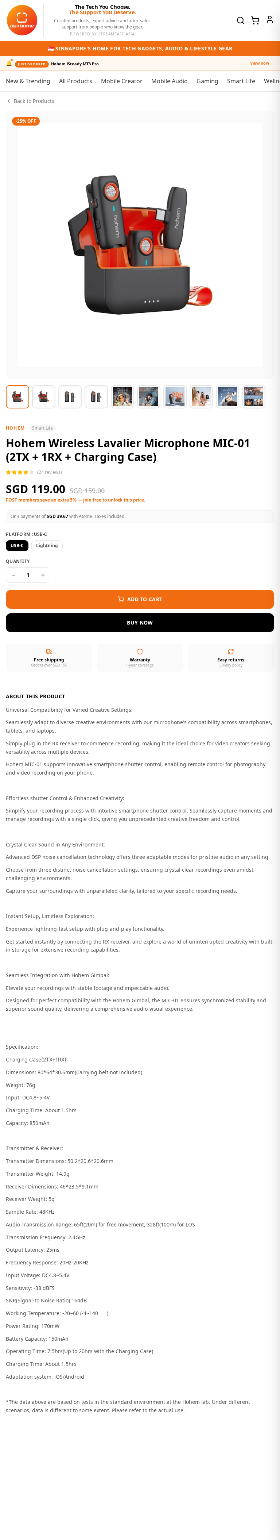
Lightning (47, 545)
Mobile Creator (122, 81)
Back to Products (34, 100)
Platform (26, 534)
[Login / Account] (269, 19)
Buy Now (140, 622)
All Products (75, 81)
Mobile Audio (169, 81)
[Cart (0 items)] (255, 20)
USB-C (17, 545)
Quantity (18, 561)
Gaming (207, 81)
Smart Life (241, 81)
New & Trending (28, 81)
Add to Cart (145, 599)
